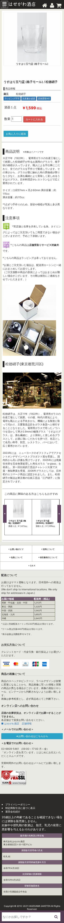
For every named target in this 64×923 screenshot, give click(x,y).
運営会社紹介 (12, 811)
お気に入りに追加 (16, 133)
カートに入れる (34, 119)
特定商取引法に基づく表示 (20, 807)
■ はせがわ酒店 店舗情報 (16, 723)
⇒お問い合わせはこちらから (32, 736)
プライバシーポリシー (17, 804)
